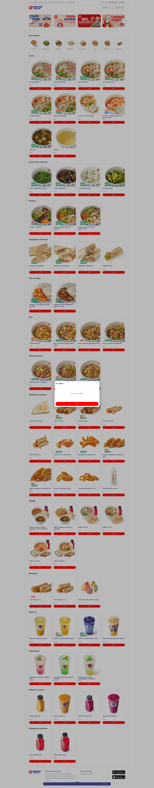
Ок (77, 404)
